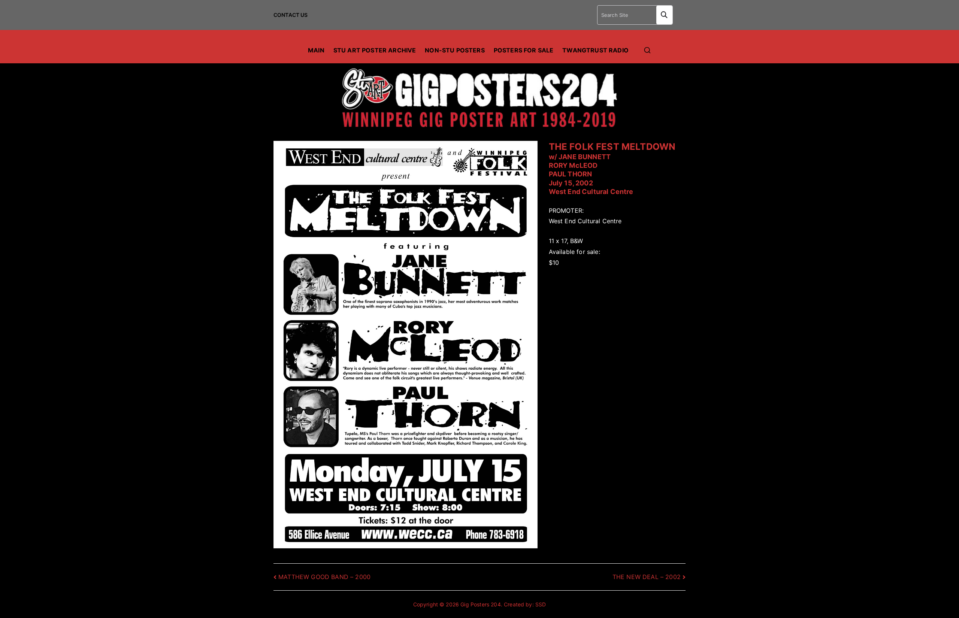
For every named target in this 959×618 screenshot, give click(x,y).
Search (664, 15)
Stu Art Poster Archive (374, 50)
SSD (540, 604)
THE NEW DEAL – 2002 (646, 577)
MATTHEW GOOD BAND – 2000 (324, 577)
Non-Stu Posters (454, 50)
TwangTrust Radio (595, 50)
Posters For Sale (524, 50)
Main (316, 50)
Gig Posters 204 (480, 604)
